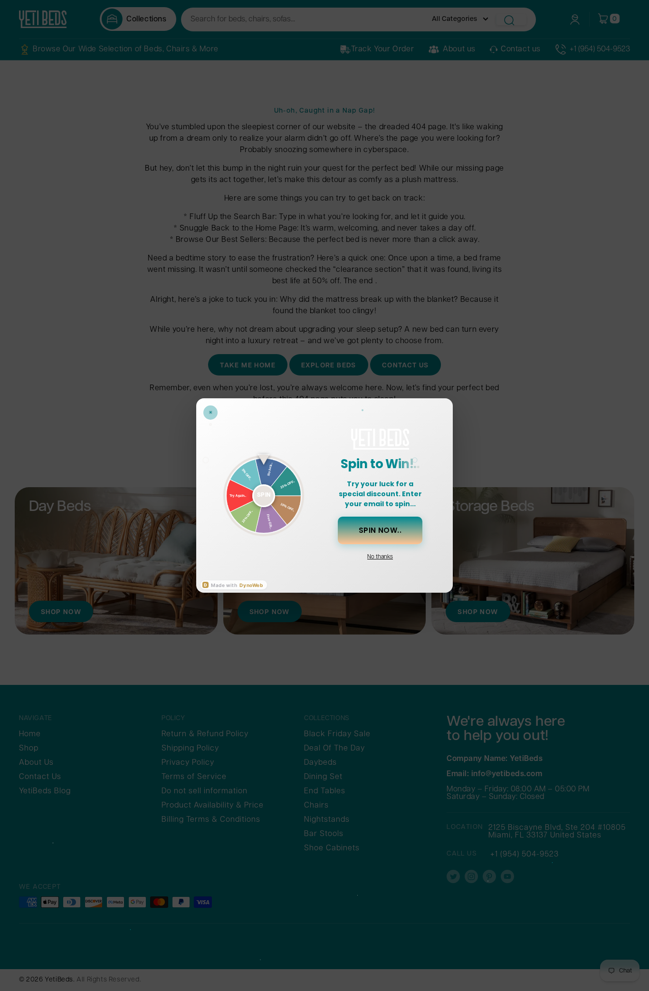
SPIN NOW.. (380, 530)
